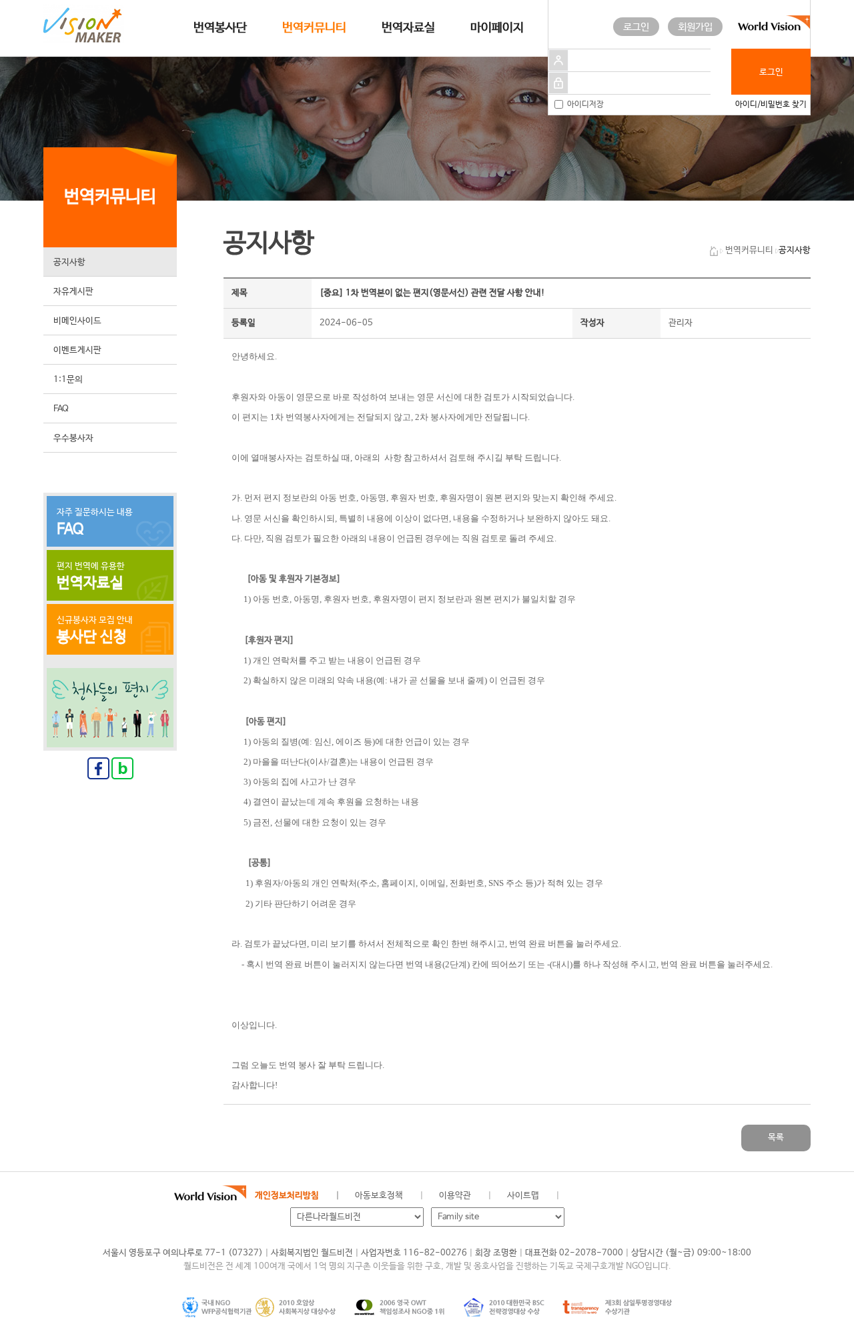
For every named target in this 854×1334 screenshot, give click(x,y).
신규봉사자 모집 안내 (95, 630)
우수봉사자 (73, 438)
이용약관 (455, 1196)
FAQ (61, 409)
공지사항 (69, 262)
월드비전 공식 (583, 1196)
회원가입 (695, 27)
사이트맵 (523, 1196)
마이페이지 (497, 28)
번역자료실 (408, 28)
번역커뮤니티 (314, 28)
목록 (776, 1138)
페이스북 (613, 1196)
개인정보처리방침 (287, 1196)
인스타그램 (674, 1196)
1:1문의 (68, 380)
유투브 (704, 1196)
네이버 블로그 (643, 1196)
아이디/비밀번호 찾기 (771, 104)
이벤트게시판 (77, 350)
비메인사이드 (77, 321)
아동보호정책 (379, 1196)
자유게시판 (73, 292)
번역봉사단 (220, 28)
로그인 (636, 27)
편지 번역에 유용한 (91, 576)
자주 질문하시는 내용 (95, 522)
